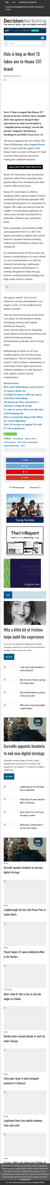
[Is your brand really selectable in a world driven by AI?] (11, 671)
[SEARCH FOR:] (25, 43)
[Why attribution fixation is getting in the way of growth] (11, 697)
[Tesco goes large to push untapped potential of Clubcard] (25, 1070)
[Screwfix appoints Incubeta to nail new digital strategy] (25, 739)
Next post (33, 487)
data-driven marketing (27, 442)
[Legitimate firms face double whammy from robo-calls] (25, 1113)
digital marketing (11, 445)
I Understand (25, 1179)
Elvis (23, 445)
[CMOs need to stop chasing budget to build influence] (11, 709)
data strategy (10, 442)
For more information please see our (25, 1182)
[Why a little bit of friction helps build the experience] (25, 623)
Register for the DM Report (28, 2)
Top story (8, 990)
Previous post (18, 487)
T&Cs (13, 2)
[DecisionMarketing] (25, 22)
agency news (30, 438)
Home (7, 2)
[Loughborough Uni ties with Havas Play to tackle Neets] (11, 791)
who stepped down (34, 144)
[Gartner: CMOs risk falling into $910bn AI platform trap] (25, 1155)
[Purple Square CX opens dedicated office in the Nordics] (11, 804)
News (6, 863)
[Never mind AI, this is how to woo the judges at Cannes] (11, 816)
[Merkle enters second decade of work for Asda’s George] (11, 829)
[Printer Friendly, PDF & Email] (10, 434)
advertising (18, 438)
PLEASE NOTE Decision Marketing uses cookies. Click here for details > (25, 8)
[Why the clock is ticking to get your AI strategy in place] (11, 684)
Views (8, 595)
